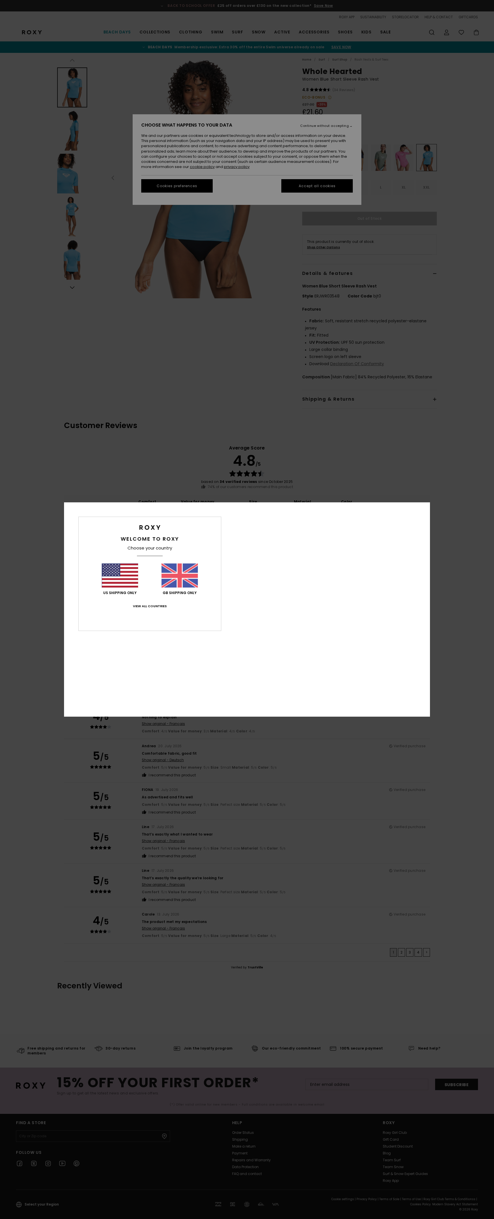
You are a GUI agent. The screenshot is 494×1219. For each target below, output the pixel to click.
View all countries (150, 606)
